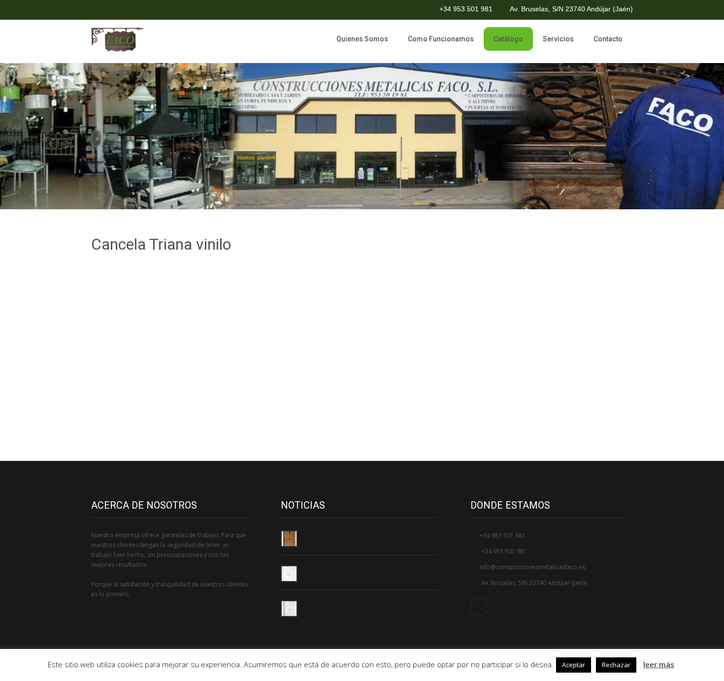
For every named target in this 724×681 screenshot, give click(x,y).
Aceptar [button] (573, 664)
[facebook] (100, 10)
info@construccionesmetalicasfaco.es (532, 567)
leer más (658, 664)
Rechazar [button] (616, 664)
